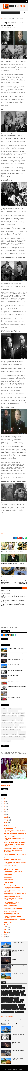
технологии (5, 738)
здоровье (10, 717)
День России (7, 884)
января (6, 932)
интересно (5, 720)
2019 (4, 805)
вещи (16, 710)
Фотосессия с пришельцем (11, 869)
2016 (4, 809)
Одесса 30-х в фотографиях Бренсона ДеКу (12, 551)
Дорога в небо (8, 874)
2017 (4, 808)
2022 (4, 800)
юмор (3, 741)
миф (17, 724)
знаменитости (18, 717)
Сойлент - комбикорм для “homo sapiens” (15, 854)
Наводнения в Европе (9, 881)
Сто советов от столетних (9, 750)
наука (15, 727)
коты (21, 722)
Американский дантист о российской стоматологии (14, 899)
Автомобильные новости (13, 697)
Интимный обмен (8, 882)
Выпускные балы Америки (11, 827)
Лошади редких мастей (13, 675)
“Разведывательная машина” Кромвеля (14, 919)
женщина (14, 715)
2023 (4, 798)
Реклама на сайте (4, 1015)
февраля (6, 931)
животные (21, 715)
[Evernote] (13, 635)
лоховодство (10, 724)
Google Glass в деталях (10, 865)
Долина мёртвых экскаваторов (12, 896)
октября (6, 819)
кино (10, 18)
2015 (4, 811)
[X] (8, 635)
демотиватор (16, 713)
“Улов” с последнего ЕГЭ (10, 911)
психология (5, 734)
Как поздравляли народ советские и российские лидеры (13, 564)
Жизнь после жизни (9, 920)
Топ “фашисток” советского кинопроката (15, 895)
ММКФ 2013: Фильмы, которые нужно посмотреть (14, 852)
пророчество (22, 731)
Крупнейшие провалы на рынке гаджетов (15, 893)
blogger (24, 587)
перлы (12, 729)
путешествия (13, 734)
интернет (12, 720)
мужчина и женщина (7, 727)
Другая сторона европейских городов (14, 857)
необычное (22, 727)
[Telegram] (15, 635)
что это (12, 1011)
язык (8, 741)
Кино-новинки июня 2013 (10, 910)
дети (3, 715)
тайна (23, 736)
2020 (4, 803)
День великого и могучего (11, 905)
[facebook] (26, 1)
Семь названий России (13, 681)
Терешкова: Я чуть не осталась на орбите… (13, 867)
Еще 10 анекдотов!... (6, 785)
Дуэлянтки (7, 891)
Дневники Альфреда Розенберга (13, 850)
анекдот (4, 710)
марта (5, 929)
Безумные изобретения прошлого (15, 670)
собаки (4, 736)
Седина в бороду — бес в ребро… (13, 871)
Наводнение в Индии (9, 836)
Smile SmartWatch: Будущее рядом (13, 841)
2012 (4, 934)
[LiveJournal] (12, 635)
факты (11, 738)
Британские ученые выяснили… (12, 859)
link (2, 533)
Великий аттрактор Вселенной (15, 659)
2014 (4, 813)
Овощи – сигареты (9, 876)
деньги (22, 713)
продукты (14, 731)
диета (8, 715)
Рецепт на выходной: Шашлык (12, 873)
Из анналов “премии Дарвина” (12, 885)
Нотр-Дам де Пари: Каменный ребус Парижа (13, 888)
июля (5, 824)
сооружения (17, 736)
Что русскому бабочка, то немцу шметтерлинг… (12, 917)
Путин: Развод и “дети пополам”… (13, 900)
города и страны (6, 713)
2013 (4, 814)
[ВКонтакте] (2, 635)
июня (5, 825)
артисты (7, 18)
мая (5, 926)
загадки (4, 717)
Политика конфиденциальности (7, 1016)
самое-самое (22, 734)
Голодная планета (8, 828)
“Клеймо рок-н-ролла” (10, 856)
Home (2, 18)
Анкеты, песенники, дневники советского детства (12, 903)
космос (16, 722)
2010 (4, 937)
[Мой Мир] (6, 635)
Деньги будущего (9, 879)
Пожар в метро (8, 906)
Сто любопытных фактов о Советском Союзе (14, 839)
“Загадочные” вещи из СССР (8, 576)
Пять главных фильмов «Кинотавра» (13, 914)
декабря (6, 816)
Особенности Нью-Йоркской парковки (14, 830)
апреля (6, 927)
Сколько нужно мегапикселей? (12, 890)
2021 (4, 801)
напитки (16, 1000)
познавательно (6, 731)
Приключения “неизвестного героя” (14, 835)
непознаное (5, 729)
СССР (13, 18)
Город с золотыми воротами (11, 913)
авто (20, 708)
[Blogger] (10, 635)
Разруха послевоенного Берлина (13, 908)
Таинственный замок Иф (13, 664)
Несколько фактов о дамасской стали (16, 653)
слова (21, 1007)
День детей (7, 924)
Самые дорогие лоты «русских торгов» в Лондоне (15, 863)
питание (18, 729)
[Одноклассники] (4, 635)
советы (10, 736)
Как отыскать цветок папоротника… (13, 848)
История (4, 708)
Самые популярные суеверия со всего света (14, 845)
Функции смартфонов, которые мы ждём (15, 833)
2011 (4, 936)
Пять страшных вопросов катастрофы (16, 692)
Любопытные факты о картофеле (15, 648)
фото (16, 738)
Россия (10, 708)
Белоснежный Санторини (11, 861)
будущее (10, 710)
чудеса (21, 738)
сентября (6, 820)
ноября (6, 817)
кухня (3, 724)
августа (6, 822)
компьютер (9, 722)
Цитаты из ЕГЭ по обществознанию (13, 847)
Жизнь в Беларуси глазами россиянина (14, 842)
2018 (4, 806)
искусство (19, 720)
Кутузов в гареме (8, 877)
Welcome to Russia (9, 831)
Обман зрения (7, 922)
